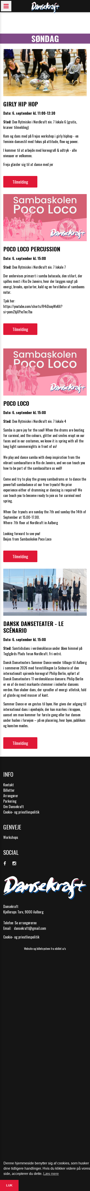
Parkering (9, 801)
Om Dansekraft (13, 806)
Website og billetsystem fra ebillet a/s (45, 948)
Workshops (10, 837)
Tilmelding (20, 182)
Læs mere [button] (51, 1174)
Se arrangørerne (25, 922)
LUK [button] (9, 1185)
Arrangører (10, 795)
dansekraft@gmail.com (30, 928)
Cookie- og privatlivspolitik (21, 812)
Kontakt (8, 784)
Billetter (9, 790)
